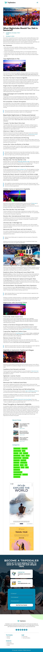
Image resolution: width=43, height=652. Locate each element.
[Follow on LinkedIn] (26, 630)
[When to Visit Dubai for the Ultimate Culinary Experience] (15, 439)
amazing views (19, 333)
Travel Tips (25, 474)
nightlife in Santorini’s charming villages (22, 399)
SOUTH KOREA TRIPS (18, 472)
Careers (8, 645)
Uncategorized (16, 476)
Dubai (23, 455)
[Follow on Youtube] (20, 630)
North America (16, 467)
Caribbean (8, 32)
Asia (20, 453)
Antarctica (16, 453)
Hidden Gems (16, 460)
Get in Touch (9, 642)
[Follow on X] (18, 630)
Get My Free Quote (21, 605)
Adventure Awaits (17, 450)
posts (27, 467)
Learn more (22, 428)
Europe (14, 32)
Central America (17, 455)
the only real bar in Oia (23, 161)
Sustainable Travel (17, 474)
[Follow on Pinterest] (24, 630)
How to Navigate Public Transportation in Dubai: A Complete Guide (25, 425)
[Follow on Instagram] (22, 630)
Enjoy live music (34, 371)
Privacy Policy (25, 636)
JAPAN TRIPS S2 (23, 462)
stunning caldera (26, 329)
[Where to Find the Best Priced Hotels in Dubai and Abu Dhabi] (15, 433)
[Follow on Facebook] (16, 630)
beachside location (33, 134)
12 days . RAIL (24, 448)
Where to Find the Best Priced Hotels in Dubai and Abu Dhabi (24, 432)
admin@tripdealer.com (24, 583)
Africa (24, 450)
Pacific (22, 467)
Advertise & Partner (10, 643)
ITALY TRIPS (23, 460)
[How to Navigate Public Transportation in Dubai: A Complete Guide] (15, 425)
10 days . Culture (17, 448)
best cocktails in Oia (21, 169)
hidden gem (34, 203)
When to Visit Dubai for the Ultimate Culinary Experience (24, 438)
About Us (8, 636)
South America (16, 469)
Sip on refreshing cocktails (32, 391)
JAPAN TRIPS (16, 462)
